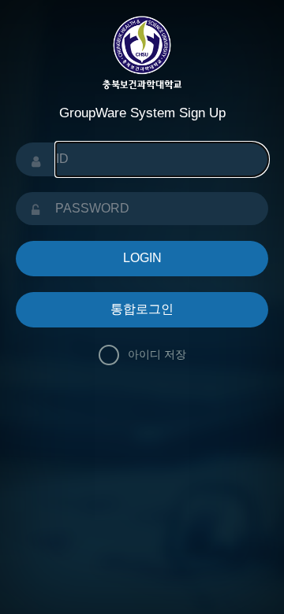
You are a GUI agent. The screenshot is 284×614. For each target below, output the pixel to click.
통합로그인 (142, 309)
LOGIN (142, 257)
